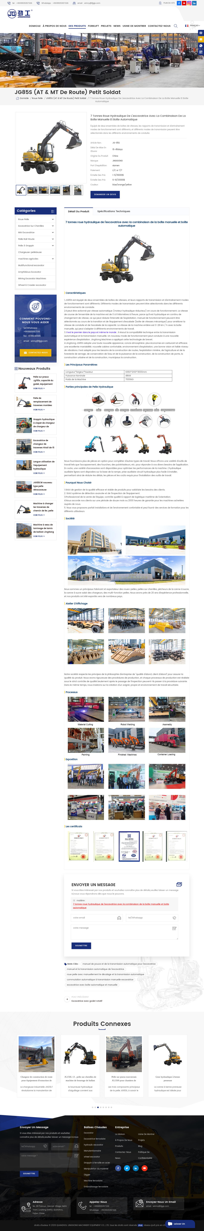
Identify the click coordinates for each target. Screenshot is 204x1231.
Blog (140, 1146)
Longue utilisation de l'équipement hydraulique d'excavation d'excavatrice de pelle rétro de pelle (44, 465)
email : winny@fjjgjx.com (89, 3)
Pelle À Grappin (26, 245)
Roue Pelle (37, 98)
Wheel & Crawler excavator (32, 285)
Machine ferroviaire (93, 1180)
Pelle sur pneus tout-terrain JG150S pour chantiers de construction (80, 1079)
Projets (106, 26)
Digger (87, 1174)
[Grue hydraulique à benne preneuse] (124, 1054)
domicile (35, 26)
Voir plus (38, 388)
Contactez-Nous (159, 26)
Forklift (93, 26)
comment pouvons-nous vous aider (36, 320)
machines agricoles (28, 259)
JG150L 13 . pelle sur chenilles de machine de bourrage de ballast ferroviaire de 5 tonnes (36, 1079)
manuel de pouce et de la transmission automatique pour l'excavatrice (119, 964)
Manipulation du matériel (96, 1168)
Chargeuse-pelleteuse (30, 252)
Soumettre (29, 1173)
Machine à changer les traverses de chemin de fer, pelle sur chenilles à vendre (43, 507)
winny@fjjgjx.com (39, 341)
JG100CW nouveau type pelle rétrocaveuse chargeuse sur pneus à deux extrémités (44, 486)
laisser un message (179, 1225)
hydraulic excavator (93, 1145)
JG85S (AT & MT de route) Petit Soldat (66, 98)
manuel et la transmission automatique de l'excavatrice (95, 969)
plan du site (169, 3)
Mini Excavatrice (26, 232)
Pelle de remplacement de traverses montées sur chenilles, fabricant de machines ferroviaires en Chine (43, 402)
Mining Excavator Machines (32, 278)
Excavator (88, 1133)
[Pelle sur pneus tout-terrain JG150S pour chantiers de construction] (80, 1054)
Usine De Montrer (134, 26)
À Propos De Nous (54, 26)
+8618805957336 (32, 331)
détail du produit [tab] (78, 211)
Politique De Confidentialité (145, 1155)
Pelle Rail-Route (26, 239)
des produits (77, 26)
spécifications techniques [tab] (113, 211)
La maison (120, 1134)
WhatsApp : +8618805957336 (55, 3)
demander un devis (105, 194)
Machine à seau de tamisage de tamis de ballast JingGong (43, 528)
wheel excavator (92, 1157)
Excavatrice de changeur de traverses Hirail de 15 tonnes (43, 444)
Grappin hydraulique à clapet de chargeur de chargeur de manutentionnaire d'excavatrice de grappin (44, 423)
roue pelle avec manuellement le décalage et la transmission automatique (105, 974)
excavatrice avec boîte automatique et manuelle (92, 985)
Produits (119, 1146)
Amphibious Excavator (29, 272)
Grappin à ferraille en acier (97, 1162)
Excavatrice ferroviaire (94, 1139)
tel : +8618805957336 (22, 3)
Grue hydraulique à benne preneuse (124, 1079)
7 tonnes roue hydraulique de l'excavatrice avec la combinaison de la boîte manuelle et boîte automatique (121, 905)
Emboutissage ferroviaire (96, 1186)
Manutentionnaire (92, 1151)
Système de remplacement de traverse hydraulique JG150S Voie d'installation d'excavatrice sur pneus (168, 1079)
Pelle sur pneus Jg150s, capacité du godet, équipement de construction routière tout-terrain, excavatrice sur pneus (43, 381)
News (117, 26)
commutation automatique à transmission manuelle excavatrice (100, 979)
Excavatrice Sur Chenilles (31, 226)
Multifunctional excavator (31, 265)
